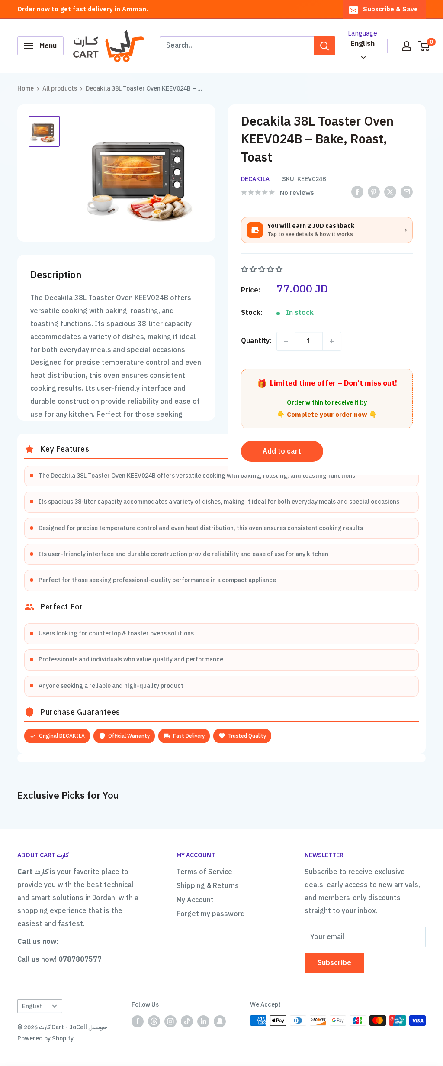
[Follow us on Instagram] (170, 1021)
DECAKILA (255, 179)
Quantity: (256, 341)
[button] (262, 269)
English (32, 1006)
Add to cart (282, 451)
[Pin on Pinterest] (374, 192)
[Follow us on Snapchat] (220, 1021)
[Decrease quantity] (286, 341)
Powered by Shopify (45, 1038)
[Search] (324, 45)
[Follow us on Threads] (154, 1021)
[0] (424, 46)
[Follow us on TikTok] (187, 1021)
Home (25, 88)
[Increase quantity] (332, 341)
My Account (195, 900)
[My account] (406, 46)
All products (59, 88)
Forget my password (211, 914)
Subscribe (334, 963)
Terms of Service (204, 872)
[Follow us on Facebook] (138, 1021)
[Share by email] (407, 192)
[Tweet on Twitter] (390, 192)
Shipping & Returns (208, 886)
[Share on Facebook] (357, 192)
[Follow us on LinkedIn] (203, 1021)
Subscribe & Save (390, 9)
